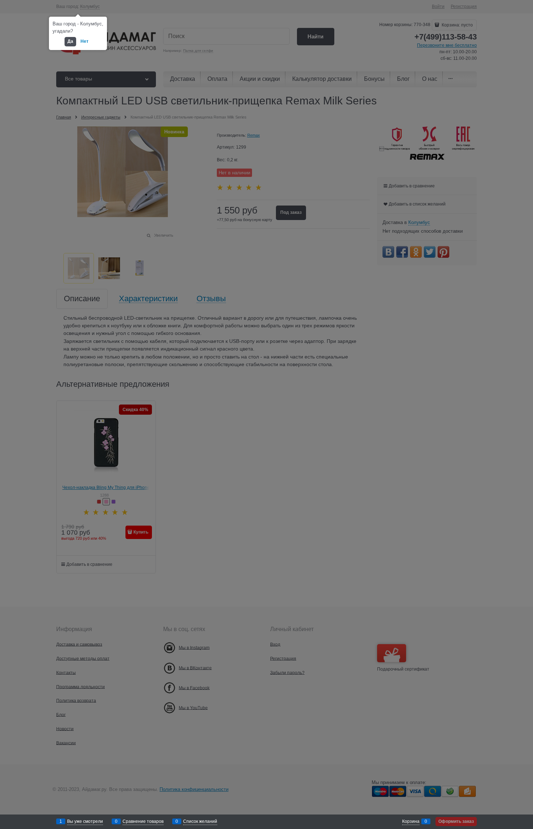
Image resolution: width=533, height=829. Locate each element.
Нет (84, 41)
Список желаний (200, 821)
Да (70, 41)
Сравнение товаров (143, 821)
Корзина (411, 821)
